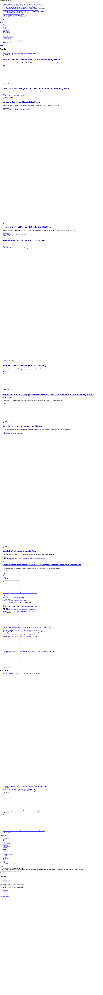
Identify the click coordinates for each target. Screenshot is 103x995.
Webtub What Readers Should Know (19, 551)
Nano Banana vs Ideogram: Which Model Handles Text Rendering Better (20, 10)
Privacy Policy (6, 880)
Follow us (2, 867)
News (4, 857)
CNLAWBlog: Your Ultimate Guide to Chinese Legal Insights (20, 593)
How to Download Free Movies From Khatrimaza (17, 602)
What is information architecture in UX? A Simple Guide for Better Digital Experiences (42, 564)
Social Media (6, 858)
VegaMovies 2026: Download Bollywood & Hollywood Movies (20, 611)
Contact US (7, 38)
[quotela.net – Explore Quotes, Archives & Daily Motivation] (6, 605)
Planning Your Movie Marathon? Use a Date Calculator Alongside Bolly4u (21, 6)
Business (6, 30)
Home (5, 27)
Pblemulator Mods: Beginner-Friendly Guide (13, 14)
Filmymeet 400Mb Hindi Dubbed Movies (14, 597)
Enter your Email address (6, 884)
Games (4, 851)
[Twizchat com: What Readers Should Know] (17, 420)
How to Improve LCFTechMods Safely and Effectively (27, 227)
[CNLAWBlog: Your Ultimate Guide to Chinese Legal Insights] (11, 591)
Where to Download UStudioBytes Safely (21, 102)
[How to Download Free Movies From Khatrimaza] (15, 600)
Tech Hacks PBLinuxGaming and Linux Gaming (24, 365)
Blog (4, 839)
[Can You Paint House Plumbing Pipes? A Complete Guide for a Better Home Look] (11, 625)
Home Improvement (8, 854)
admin (4, 54)
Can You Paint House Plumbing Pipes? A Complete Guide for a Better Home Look (23, 4)
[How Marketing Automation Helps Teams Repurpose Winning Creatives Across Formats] (11, 649)
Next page (2, 573)
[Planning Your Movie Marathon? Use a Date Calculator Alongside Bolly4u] (21, 630)
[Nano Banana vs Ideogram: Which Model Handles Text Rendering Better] (17, 82)
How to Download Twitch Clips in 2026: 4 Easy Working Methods (19, 7)
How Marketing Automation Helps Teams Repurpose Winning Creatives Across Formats (24, 8)
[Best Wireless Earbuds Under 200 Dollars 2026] (15, 234)
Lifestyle (6, 35)
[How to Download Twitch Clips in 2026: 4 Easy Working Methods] (19, 53)
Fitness (4, 849)
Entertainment (8, 37)
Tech (4, 28)
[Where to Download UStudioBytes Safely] (13, 95)
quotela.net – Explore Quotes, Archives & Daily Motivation (20, 607)
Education (6, 31)
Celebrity (5, 842)
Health (5, 34)
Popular (5, 575)
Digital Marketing (7, 843)
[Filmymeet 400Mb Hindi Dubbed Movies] (6, 596)
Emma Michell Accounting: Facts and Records (14, 16)
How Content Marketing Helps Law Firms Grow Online (16, 12)
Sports (4, 859)
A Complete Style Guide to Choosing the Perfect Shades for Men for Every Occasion (23, 11)
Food (4, 850)
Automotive (6, 838)
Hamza (4, 83)
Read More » (6, 65)
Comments (5, 578)
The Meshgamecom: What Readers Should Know (15, 15)
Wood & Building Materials (9, 864)
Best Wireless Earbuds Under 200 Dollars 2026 (24, 240)
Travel (4, 862)
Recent (4, 577)
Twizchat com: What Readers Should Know (22, 426)
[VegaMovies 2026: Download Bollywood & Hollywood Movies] (19, 609)
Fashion (5, 847)
